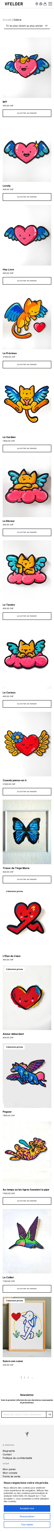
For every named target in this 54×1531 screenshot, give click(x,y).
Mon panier (9, 1469)
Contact (7, 1454)
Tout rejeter (27, 1524)
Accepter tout (27, 1508)
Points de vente (11, 1476)
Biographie (9, 1450)
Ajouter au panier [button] (27, 113)
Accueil (7, 19)
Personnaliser (27, 1516)
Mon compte (10, 1472)
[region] (27, 1504)
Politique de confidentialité (17, 1458)
